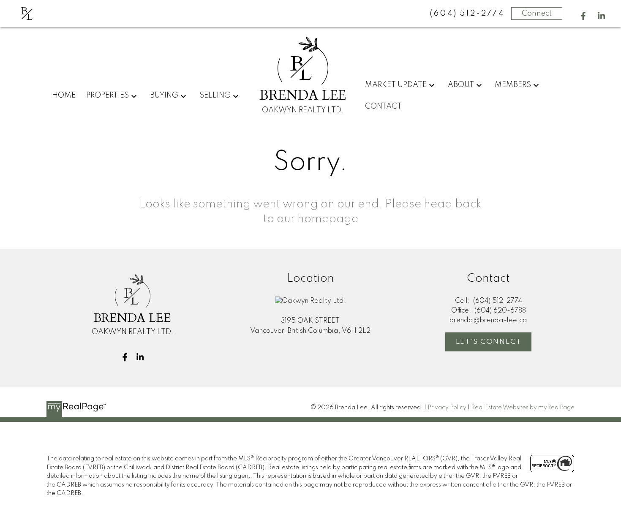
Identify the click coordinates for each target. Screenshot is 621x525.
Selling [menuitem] (215, 95)
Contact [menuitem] (383, 106)
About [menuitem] (461, 85)
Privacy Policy (447, 408)
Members (513, 85)
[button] (583, 16)
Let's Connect (489, 341)
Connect (537, 13)
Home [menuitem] (64, 95)
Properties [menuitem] (107, 95)
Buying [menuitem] (164, 95)
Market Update (396, 85)
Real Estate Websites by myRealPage (523, 408)
